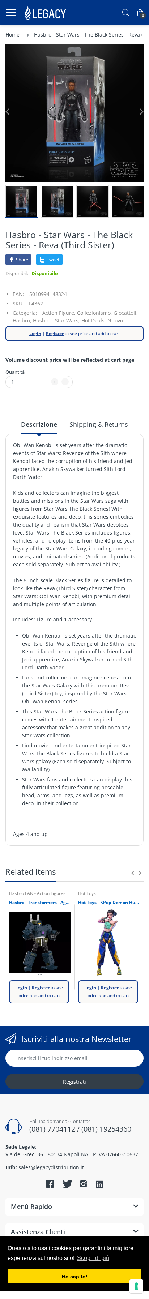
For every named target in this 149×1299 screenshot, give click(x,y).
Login (35, 333)
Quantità (15, 372)
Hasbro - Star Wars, (56, 320)
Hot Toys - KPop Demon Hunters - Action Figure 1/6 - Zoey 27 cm (109, 902)
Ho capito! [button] (75, 1276)
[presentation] (132, 872)
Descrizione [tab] (39, 424)
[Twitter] (67, 1183)
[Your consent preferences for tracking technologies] (136, 1286)
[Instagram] (83, 1183)
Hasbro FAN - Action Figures (37, 893)
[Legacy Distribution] (46, 12)
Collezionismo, (94, 312)
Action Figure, (59, 312)
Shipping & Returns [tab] (98, 424)
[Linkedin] (99, 1185)
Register (55, 333)
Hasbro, (22, 320)
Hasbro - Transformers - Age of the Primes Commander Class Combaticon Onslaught (40, 902)
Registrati (74, 1081)
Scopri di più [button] (93, 1258)
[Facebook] (50, 1183)
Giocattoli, (126, 312)
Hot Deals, (93, 320)
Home (12, 34)
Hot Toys (87, 893)
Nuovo (115, 320)
